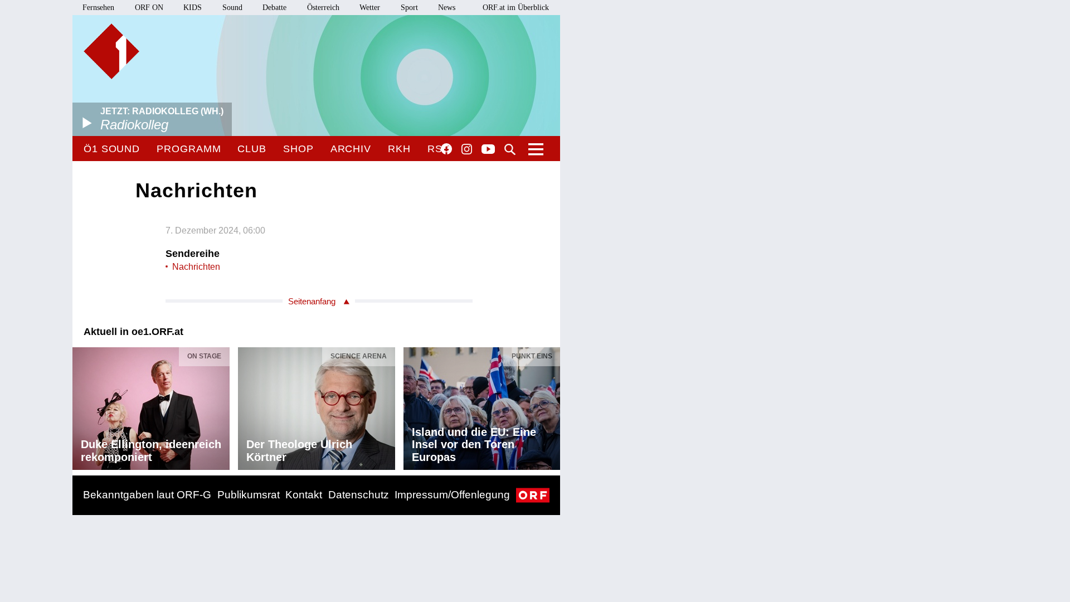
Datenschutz (358, 495)
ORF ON (149, 7)
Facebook (446, 148)
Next (551, 406)
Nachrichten (196, 266)
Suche (509, 149)
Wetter (369, 7)
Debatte (274, 7)
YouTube (488, 150)
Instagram (466, 149)
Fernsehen (98, 7)
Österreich (323, 7)
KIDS (192, 7)
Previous (81, 406)
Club (251, 148)
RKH (399, 148)
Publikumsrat (248, 495)
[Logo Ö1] (111, 51)
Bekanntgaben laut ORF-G (147, 495)
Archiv (350, 148)
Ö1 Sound (112, 148)
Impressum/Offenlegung (452, 495)
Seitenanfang (311, 301)
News (446, 7)
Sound (232, 7)
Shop (298, 148)
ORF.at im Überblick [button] (516, 7)
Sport (409, 7)
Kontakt (303, 495)
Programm (189, 148)
